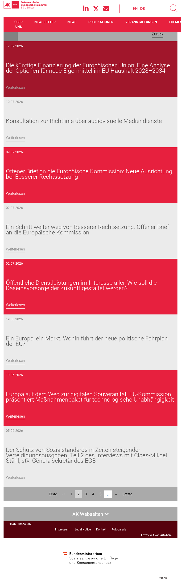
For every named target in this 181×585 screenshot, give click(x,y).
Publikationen (101, 22)
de (142, 8)
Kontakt (101, 529)
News (72, 22)
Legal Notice (83, 529)
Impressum (62, 529)
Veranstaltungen (141, 22)
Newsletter (45, 22)
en (135, 8)
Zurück (157, 34)
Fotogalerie (119, 529)
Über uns (18, 24)
